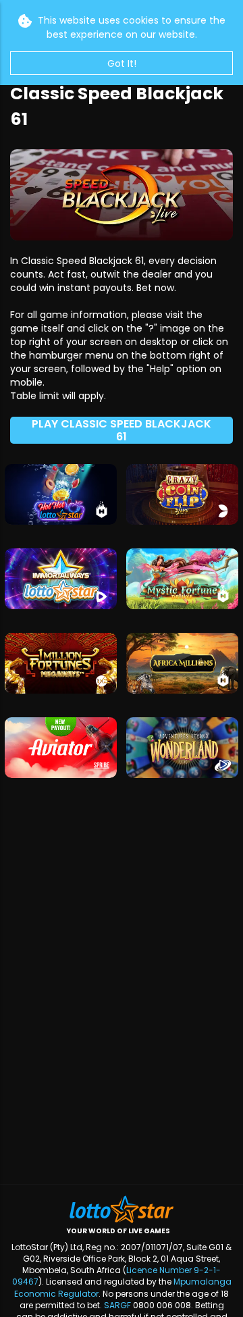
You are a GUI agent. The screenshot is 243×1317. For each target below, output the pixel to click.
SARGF (117, 1305)
